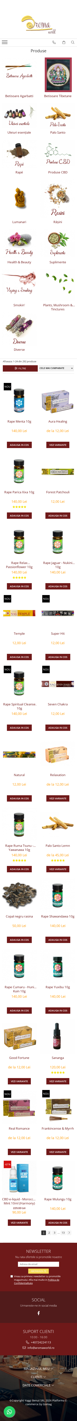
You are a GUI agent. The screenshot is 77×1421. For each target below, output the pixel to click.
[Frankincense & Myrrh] (57, 1107)
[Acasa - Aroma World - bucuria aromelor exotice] (38, 24)
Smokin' (19, 305)
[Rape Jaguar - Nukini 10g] (57, 541)
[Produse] (5, 43)
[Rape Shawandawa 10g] (57, 895)
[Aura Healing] (57, 400)
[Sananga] (57, 1036)
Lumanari (19, 222)
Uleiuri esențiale (19, 132)
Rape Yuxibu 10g (58, 987)
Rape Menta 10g (19, 421)
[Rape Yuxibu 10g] (57, 966)
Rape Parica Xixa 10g (19, 492)
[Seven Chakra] (57, 683)
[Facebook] (38, 1313)
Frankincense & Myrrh (58, 1128)
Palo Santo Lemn (58, 846)
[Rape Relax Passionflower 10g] (19, 541)
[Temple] (19, 612)
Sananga (58, 1058)
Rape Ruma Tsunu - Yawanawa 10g (19, 848)
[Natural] (19, 753)
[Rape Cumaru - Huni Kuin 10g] (19, 966)
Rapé (19, 172)
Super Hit (58, 634)
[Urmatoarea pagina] (69, 1232)
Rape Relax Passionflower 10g (19, 565)
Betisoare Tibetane (58, 96)
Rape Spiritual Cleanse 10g (19, 706)
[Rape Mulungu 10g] (57, 1178)
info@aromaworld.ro (40, 1348)
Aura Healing (57, 421)
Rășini (57, 222)
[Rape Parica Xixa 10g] (19, 471)
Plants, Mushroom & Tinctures (58, 307)
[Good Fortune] (19, 1036)
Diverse (19, 350)
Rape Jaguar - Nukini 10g (57, 565)
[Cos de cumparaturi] (64, 42)
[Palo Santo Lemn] (57, 824)
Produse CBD (57, 172)
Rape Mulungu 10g (57, 1199)
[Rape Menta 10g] (19, 400)
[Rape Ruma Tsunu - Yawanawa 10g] (19, 824)
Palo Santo (57, 132)
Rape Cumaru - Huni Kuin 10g (19, 989)
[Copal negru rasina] (19, 895)
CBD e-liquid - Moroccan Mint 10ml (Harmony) (19, 1201)
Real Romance (19, 1128)
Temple (19, 634)
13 (63, 1232)
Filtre (21, 368)
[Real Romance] (19, 1107)
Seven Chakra (58, 704)
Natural (19, 775)
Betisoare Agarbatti (19, 96)
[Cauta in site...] (73, 42)
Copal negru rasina (19, 916)
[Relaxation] (57, 753)
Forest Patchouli (58, 492)
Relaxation (57, 775)
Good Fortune (19, 1058)
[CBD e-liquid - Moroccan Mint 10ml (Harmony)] (19, 1178)
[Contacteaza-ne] (54, 42)
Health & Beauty (19, 262)
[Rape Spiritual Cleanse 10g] (19, 683)
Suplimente (58, 262)
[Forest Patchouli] (57, 471)
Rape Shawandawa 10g (57, 916)
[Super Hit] (57, 612)
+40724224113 (40, 1342)
